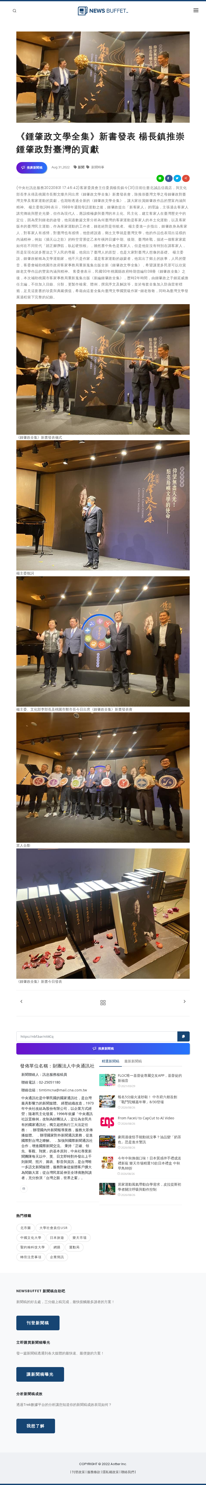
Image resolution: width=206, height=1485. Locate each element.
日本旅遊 (57, 1237)
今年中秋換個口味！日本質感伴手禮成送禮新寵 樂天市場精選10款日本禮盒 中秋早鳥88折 (149, 1163)
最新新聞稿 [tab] (133, 1061)
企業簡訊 (57, 1257)
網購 (57, 1247)
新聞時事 (97, 167)
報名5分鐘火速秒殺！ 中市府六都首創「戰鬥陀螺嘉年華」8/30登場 (147, 1099)
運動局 (74, 1247)
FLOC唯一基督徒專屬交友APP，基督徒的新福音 (150, 1078)
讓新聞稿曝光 (40, 1374)
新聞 (81, 167)
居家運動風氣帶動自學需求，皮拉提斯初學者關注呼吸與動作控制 (149, 1187)
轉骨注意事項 (30, 1257)
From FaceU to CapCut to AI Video (146, 1118)
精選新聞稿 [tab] (110, 1061)
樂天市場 (80, 1237)
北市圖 (25, 1227)
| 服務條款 (93, 1472)
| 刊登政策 (78, 1472)
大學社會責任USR (53, 1227)
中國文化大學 (30, 1237)
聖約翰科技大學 (32, 1247)
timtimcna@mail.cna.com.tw (63, 1090)
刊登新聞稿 (38, 1323)
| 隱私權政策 (110, 1472)
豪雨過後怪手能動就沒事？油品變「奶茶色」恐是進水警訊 (149, 1139)
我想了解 (36, 1426)
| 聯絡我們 (127, 1472)
